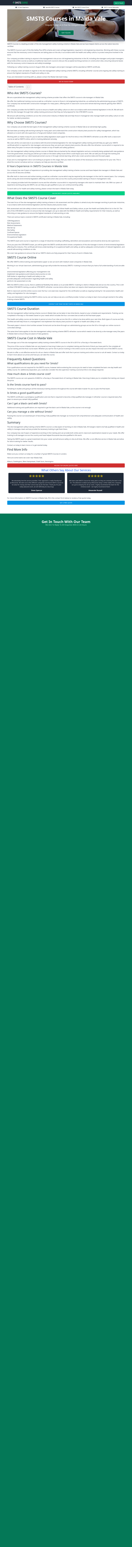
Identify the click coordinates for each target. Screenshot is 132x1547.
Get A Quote (66, 33)
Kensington (49, 461)
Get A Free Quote (66, 503)
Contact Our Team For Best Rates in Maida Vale (66, 304)
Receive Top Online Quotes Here (66, 465)
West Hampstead (29, 461)
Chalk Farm (40, 461)
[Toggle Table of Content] (27, 87)
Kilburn (10, 461)
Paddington (17, 461)
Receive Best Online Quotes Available (66, 193)
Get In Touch (119, 3)
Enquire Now (66, 509)
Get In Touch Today (66, 81)
